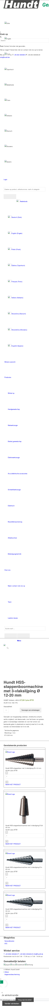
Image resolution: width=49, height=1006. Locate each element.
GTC (5, 943)
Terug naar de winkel (24, 1000)
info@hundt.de (38, 954)
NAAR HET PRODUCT (13, 784)
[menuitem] (24, 274)
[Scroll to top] (0, 979)
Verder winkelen (12, 1003)
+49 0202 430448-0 (11, 954)
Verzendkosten (9, 941)
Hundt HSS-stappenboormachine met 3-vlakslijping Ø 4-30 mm (23, 910)
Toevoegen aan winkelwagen (30, 710)
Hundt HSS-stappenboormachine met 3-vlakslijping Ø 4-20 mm (23, 868)
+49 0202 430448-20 (25, 954)
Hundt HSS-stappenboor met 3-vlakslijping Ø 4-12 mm (23, 768)
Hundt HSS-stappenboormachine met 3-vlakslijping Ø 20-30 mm (24, 826)
